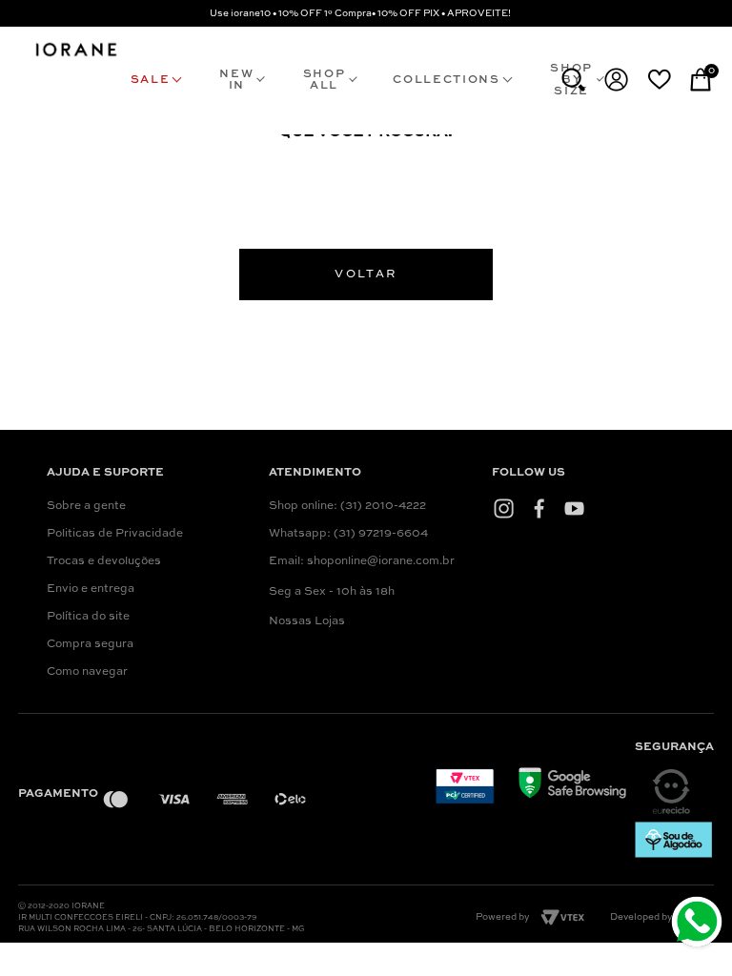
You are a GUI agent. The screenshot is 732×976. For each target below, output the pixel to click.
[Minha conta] (616, 79)
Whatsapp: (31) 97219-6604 (348, 533)
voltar (365, 274)
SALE (151, 80)
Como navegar (87, 672)
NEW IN (236, 80)
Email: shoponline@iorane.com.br (362, 561)
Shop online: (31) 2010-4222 (347, 506)
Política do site (88, 616)
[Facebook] (539, 508)
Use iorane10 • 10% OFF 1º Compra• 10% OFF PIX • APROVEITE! (360, 13)
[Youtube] (574, 508)
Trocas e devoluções (104, 561)
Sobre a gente (86, 506)
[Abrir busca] (573, 79)
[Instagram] (504, 508)
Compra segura (90, 644)
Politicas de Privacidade (115, 533)
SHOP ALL (324, 80)
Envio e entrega (90, 589)
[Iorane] (76, 56)
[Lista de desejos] (659, 79)
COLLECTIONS (446, 80)
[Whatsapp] (699, 924)
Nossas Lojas (307, 621)
